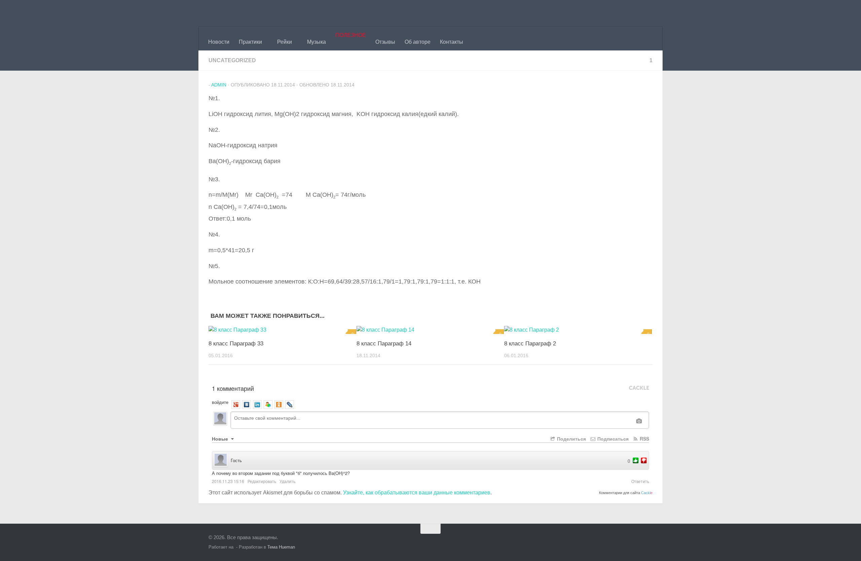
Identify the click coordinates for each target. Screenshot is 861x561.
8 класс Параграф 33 (236, 343)
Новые (220, 438)
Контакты (451, 42)
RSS (643, 438)
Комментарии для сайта (625, 493)
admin (218, 84)
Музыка (316, 42)
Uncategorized (232, 60)
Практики (250, 42)
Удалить (287, 481)
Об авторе (417, 42)
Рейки (284, 42)
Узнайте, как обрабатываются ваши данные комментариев (416, 492)
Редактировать (262, 481)
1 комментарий (233, 388)
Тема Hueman (281, 547)
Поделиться (571, 438)
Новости (218, 42)
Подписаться (612, 438)
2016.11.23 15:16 (228, 481)
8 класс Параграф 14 (384, 343)
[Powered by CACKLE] (639, 388)
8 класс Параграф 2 (530, 343)
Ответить (640, 481)
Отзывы (385, 42)
